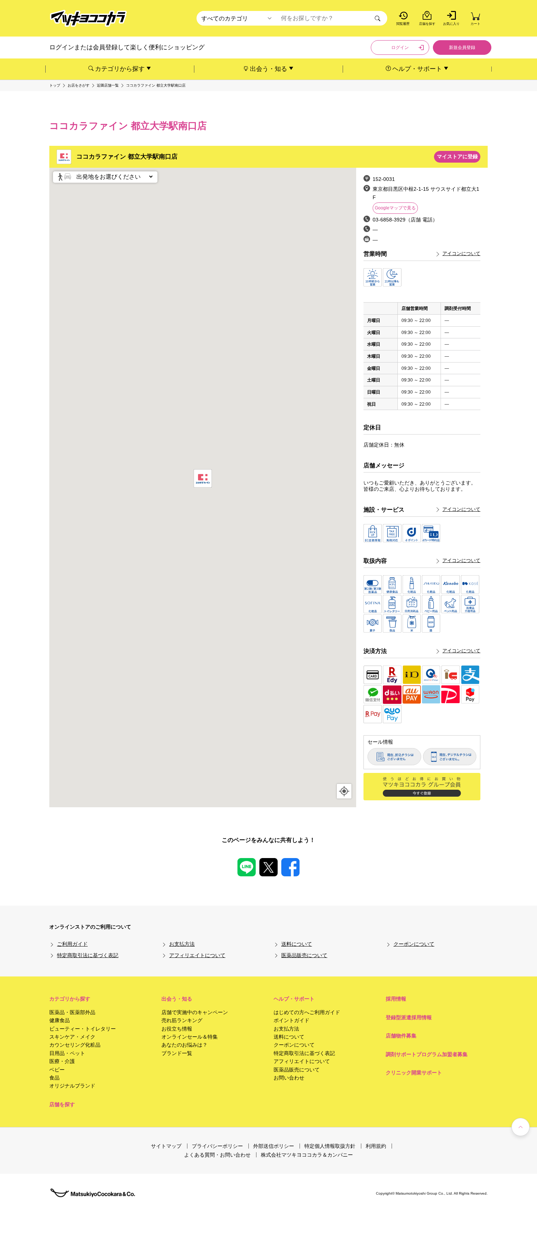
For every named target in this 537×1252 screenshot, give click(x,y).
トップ (54, 85)
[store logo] (88, 18)
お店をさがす (79, 85)
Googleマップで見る (395, 207)
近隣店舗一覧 (108, 85)
